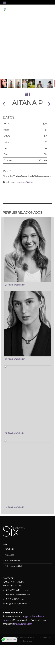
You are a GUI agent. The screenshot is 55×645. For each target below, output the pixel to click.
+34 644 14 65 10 (13, 590)
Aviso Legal (9, 555)
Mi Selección (10, 549)
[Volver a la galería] (27, 95)
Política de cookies (12, 560)
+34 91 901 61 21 (12, 599)
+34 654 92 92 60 (13, 594)
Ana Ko (4, 104)
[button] (52, 10)
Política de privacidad (13, 566)
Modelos (29, 182)
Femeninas (20, 182)
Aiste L (49, 104)
